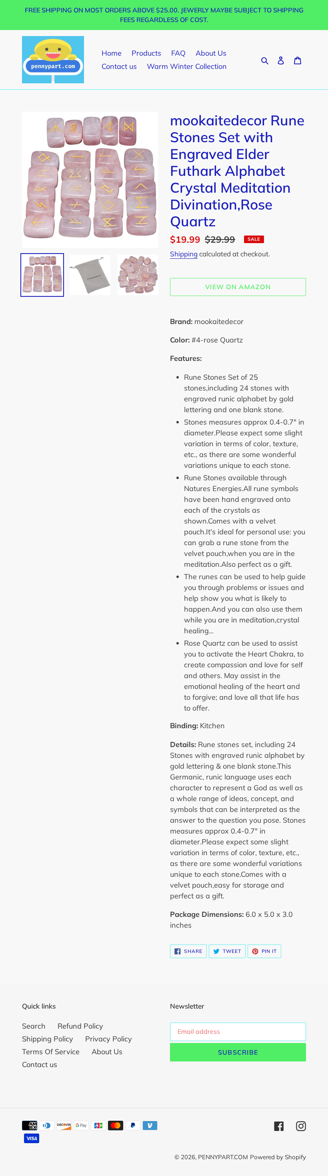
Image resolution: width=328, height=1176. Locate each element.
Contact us (39, 1064)
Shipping (184, 254)
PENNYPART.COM (223, 1157)
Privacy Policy (108, 1038)
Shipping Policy (47, 1038)
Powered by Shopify (278, 1157)
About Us (107, 1051)
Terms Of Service (51, 1051)
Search (34, 1026)
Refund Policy (80, 1026)
